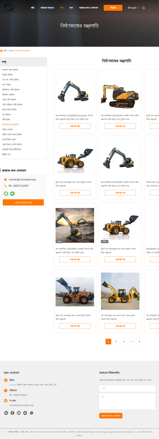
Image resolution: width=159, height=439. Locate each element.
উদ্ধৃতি (113, 7)
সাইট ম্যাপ (24, 432)
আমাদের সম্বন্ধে (47, 7)
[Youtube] (25, 414)
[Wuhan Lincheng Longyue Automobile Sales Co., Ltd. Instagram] (19, 414)
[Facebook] (12, 414)
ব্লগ (71, 7)
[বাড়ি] (9, 7)
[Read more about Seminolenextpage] (131, 341)
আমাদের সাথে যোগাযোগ (88, 7)
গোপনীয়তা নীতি (12, 432)
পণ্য (61, 7)
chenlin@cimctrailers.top (22, 179)
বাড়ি (32, 7)
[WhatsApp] (5, 193)
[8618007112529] (31, 414)
